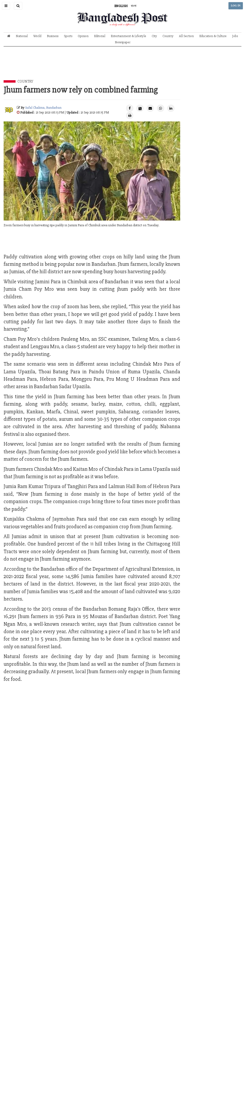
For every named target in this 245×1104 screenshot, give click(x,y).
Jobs (235, 36)
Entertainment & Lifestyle (128, 36)
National (22, 36)
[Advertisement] (122, 67)
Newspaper (122, 42)
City (154, 36)
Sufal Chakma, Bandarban (43, 108)
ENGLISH (121, 6)
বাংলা (133, 6)
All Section (186, 36)
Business (52, 36)
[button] (6, 6)
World (37, 36)
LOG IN (235, 5)
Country (167, 36)
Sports (68, 36)
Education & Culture (213, 36)
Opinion (83, 36)
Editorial (99, 36)
